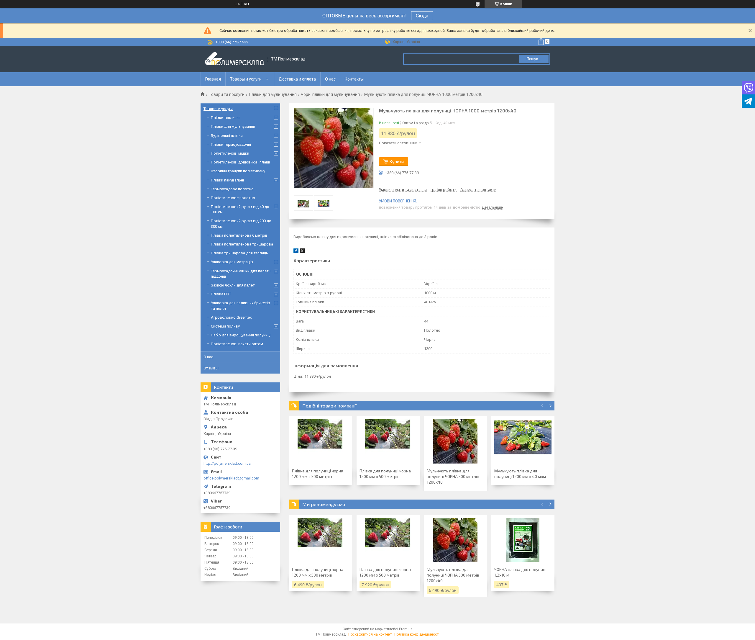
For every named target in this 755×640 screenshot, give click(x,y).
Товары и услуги (246, 79)
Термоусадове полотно (232, 189)
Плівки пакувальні (227, 180)
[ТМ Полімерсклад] (234, 59)
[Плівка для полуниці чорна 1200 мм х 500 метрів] (320, 441)
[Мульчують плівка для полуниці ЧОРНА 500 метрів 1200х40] (455, 441)
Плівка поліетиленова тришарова (242, 244)
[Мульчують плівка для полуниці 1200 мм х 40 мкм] (523, 441)
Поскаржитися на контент (370, 634)
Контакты (354, 79)
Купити (397, 161)
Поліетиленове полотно (233, 198)
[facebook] (295, 252)
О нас (330, 79)
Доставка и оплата (297, 79)
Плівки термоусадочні (231, 144)
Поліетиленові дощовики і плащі (240, 162)
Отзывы (211, 368)
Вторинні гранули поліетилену (238, 171)
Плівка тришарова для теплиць (239, 253)
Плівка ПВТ (221, 294)
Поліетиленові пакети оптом (237, 344)
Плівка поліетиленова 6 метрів (239, 235)
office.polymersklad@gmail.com (231, 478)
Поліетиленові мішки (230, 153)
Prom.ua (406, 629)
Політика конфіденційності (416, 634)
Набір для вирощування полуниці (240, 335)
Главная (213, 79)
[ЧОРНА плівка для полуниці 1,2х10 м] (523, 540)
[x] (302, 252)
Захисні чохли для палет (233, 285)
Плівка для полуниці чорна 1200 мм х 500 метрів (317, 473)
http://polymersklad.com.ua (227, 463)
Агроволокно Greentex (231, 317)
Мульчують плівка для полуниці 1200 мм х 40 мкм (520, 473)
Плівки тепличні (225, 117)
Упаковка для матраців (232, 262)
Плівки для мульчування (273, 94)
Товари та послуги (226, 94)
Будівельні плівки (227, 135)
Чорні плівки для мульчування (330, 94)
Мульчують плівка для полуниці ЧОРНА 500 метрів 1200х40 (453, 476)
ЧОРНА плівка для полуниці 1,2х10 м (520, 572)
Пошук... (533, 59)
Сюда (422, 16)
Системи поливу (225, 326)
